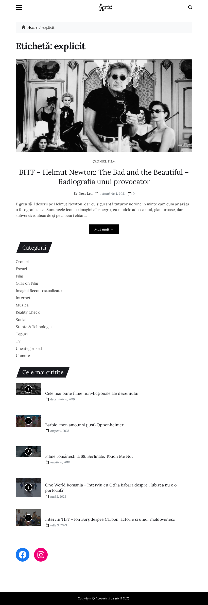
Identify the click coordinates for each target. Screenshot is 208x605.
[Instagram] (41, 555)
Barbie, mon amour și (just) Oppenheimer (84, 424)
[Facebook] (22, 555)
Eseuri (21, 268)
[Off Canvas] (19, 7)
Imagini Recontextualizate (39, 290)
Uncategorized (29, 348)
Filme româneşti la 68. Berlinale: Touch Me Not (89, 456)
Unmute (23, 355)
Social (21, 319)
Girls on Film (27, 283)
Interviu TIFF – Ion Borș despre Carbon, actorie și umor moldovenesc (110, 519)
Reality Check (28, 312)
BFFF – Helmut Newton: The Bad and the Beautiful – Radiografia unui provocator (104, 177)
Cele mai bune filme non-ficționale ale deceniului (91, 393)
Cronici (99, 161)
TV (18, 341)
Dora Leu (86, 193)
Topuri (22, 334)
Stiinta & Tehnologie (33, 326)
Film (112, 161)
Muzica (22, 305)
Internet (23, 297)
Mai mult (101, 229)
